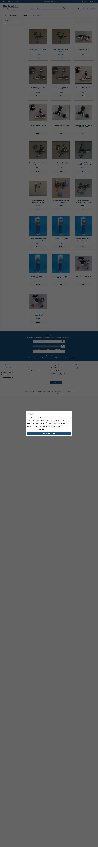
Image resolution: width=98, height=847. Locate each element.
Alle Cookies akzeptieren (49, 433)
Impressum (35, 429)
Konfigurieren (41, 429)
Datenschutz (29, 429)
